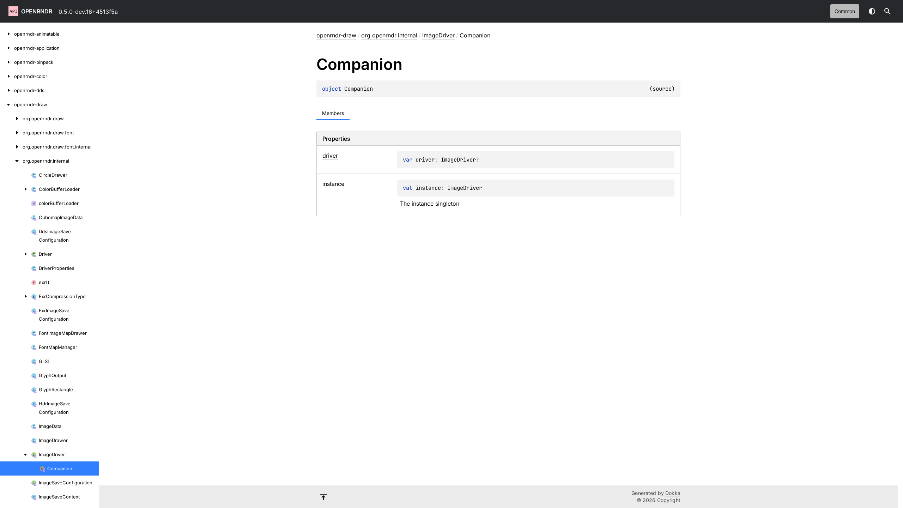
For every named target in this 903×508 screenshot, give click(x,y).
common (845, 11)
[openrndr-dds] (7, 90)
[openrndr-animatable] (7, 34)
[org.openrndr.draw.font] (11, 133)
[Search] (887, 11)
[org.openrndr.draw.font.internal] (11, 147)
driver (425, 159)
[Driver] (15, 254)
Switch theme (872, 11)
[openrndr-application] (7, 48)
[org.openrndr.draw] (11, 118)
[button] (887, 11)
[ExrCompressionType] (15, 296)
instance (428, 188)
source (662, 88)
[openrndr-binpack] (7, 62)
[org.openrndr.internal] (11, 161)
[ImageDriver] (15, 454)
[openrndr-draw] (7, 104)
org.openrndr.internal (389, 35)
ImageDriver (438, 35)
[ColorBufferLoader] (15, 189)
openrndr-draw (336, 35)
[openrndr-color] (7, 76)
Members (333, 113)
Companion (358, 88)
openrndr (36, 11)
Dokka (672, 493)
